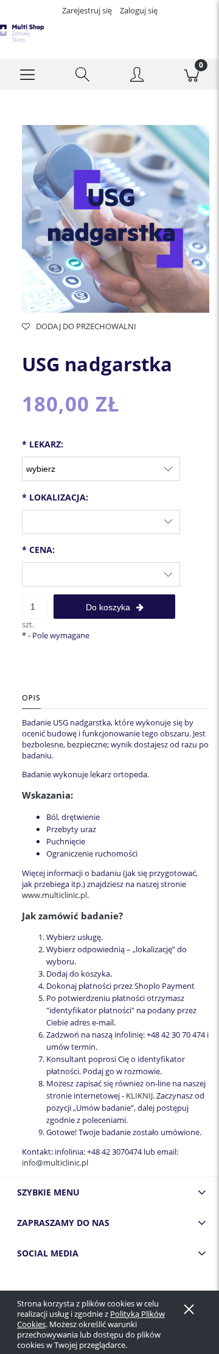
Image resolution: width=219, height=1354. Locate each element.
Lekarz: (42, 444)
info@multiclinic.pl (55, 1162)
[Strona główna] (22, 33)
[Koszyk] (191, 74)
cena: (38, 549)
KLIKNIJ (139, 1095)
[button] (27, 74)
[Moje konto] (136, 76)
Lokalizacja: (55, 497)
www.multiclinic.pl (54, 894)
